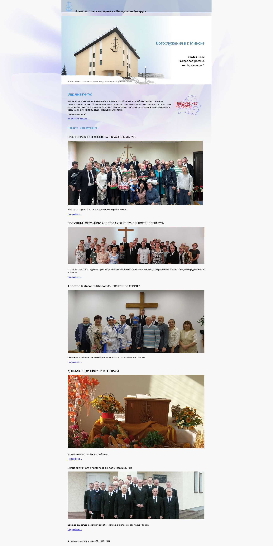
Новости (73, 128)
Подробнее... (75, 214)
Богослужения (88, 128)
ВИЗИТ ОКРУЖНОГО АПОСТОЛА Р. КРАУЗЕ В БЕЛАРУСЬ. (102, 137)
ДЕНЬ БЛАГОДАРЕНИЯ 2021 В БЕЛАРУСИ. (94, 371)
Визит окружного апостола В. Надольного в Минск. (100, 468)
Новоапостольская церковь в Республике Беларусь (110, 11)
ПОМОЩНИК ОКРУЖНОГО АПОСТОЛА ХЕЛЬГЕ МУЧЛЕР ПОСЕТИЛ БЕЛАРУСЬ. (116, 223)
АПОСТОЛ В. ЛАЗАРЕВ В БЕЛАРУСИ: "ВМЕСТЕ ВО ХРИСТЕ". (104, 286)
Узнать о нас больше (77, 119)
